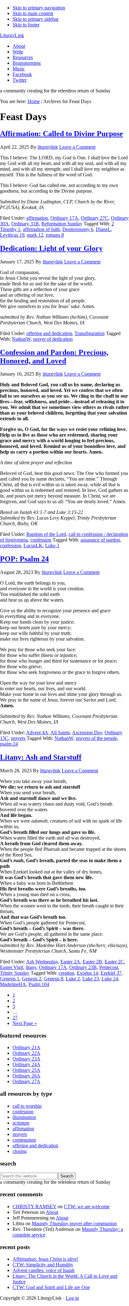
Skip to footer (26, 24)
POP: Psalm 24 (24, 559)
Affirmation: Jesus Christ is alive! (45, 1259)
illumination (24, 1117)
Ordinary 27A (26, 1081)
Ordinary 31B (25, 223)
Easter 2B (92, 961)
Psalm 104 (38, 984)
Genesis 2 (31, 978)
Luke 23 (90, 978)
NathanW (21, 339)
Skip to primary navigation (39, 7)
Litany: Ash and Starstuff (40, 757)
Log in (72, 1298)
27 (15, 1017)
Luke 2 (73, 978)
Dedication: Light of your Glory (51, 248)
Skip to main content (33, 13)
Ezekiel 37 (111, 973)
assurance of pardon (100, 540)
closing (20, 1151)
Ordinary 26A (26, 1075)
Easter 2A (70, 961)
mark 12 (35, 235)
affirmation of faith (41, 229)
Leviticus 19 (12, 235)
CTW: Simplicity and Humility (43, 1264)
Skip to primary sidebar (36, 19)
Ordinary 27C (94, 218)
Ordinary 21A (26, 1047)
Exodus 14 (87, 973)
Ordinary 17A (64, 218)
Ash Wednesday (42, 961)
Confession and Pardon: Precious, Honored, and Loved (54, 356)
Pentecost (108, 967)
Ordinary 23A (26, 1058)
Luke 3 (52, 545)
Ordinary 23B (83, 967)
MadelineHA (13, 984)
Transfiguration (90, 333)
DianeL (103, 229)
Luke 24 (109, 978)
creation (66, 973)
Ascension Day (87, 732)
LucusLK (33, 545)
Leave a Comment (77, 147)
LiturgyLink (12, 35)
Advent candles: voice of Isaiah (44, 1270)
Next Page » (25, 1023)
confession (40, 540)
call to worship (27, 1106)
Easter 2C (114, 961)
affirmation (37, 218)
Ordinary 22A (26, 1053)
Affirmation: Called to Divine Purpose (61, 133)
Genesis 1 (9, 978)
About (52, 1212)
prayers (18, 738)
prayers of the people (96, 738)
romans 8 (55, 235)
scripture (21, 1123)
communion (24, 1140)
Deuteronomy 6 (77, 229)
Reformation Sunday (61, 223)
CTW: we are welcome (87, 1206)
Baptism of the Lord (46, 534)
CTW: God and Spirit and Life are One (51, 1287)
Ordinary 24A (26, 1064)
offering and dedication (49, 333)
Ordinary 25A (26, 1070)
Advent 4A (37, 732)
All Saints (60, 732)
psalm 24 (9, 744)
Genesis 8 (53, 978)
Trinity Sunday (14, 973)
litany (31, 967)
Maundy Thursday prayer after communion (74, 1223)
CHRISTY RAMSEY (34, 1206)
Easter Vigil (11, 967)
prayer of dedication (53, 339)
